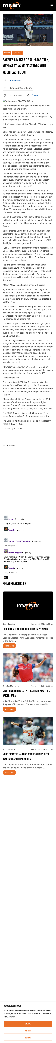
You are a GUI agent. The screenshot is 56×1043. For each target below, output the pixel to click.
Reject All (28, 1038)
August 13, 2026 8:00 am (42, 686)
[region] (28, 1022)
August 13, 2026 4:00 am (42, 749)
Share (35, 95)
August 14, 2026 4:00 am (42, 624)
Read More (9, 646)
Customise (28, 1031)
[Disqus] (28, 480)
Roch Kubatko (16, 80)
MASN (7, 52)
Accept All (28, 1024)
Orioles (18, 52)
